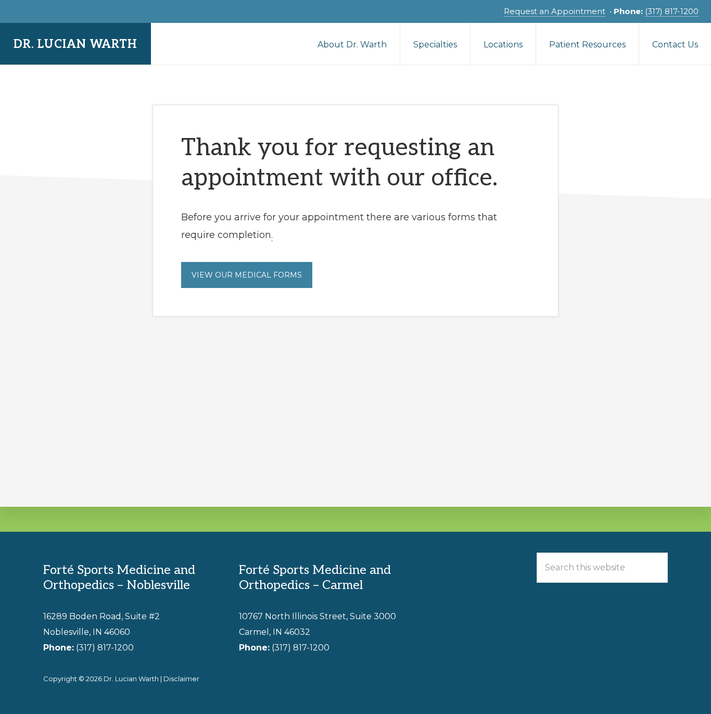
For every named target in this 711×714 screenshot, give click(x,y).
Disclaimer (181, 678)
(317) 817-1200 (672, 11)
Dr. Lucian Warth (75, 44)
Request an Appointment (554, 11)
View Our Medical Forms (247, 275)
